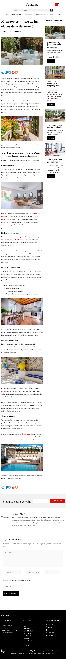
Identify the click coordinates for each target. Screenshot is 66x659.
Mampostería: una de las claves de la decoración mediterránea (54, 44)
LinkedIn (51, 630)
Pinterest (51, 633)
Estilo (26, 643)
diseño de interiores (16, 240)
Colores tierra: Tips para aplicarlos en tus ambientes (54, 161)
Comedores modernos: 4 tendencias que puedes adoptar (53, 84)
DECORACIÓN (39, 14)
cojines (3, 394)
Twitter (50, 635)
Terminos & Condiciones (9, 630)
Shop (26, 626)
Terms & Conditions (8, 633)
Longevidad (29, 631)
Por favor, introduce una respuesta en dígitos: (17, 580)
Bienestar (28, 628)
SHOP (8, 14)
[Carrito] (56, 4)
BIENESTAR (16, 14)
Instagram (51, 627)
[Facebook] (2, 72)
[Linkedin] (6, 72)
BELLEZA (28, 14)
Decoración (29, 640)
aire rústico (37, 426)
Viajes (26, 645)
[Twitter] (9, 72)
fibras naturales (27, 434)
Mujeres (27, 633)
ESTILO (50, 14)
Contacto (5, 628)
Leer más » (51, 60)
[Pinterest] (13, 72)
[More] (16, 72)
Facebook (51, 624)
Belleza (27, 638)
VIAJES (58, 14)
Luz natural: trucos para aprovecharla (55, 126)
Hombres (27, 636)
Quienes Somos (7, 626)
